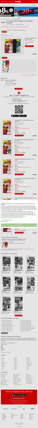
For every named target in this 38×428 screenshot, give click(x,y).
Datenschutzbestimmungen (33, 201)
